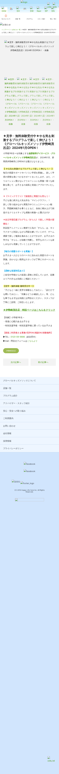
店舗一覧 (7, 388)
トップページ (6, 29)
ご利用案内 (8, 418)
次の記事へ (16, 362)
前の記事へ (43, 362)
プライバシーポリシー (13, 448)
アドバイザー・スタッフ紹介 (16, 403)
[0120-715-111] (49, 5)
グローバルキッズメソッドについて (19, 380)
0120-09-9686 (18, 337)
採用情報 (7, 441)
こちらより (32, 341)
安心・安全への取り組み (14, 411)
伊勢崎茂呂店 (11, 351)
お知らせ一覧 (16, 29)
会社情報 (7, 433)
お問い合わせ (9, 426)
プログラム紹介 (10, 395)
